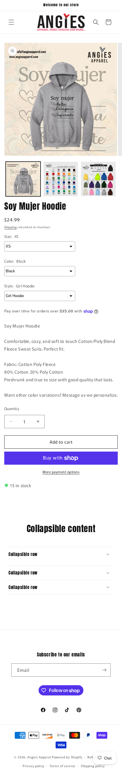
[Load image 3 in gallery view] (98, 179)
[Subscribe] (104, 670)
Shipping (10, 227)
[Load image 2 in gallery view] (60, 179)
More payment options (61, 471)
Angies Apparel (39, 757)
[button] (11, 22)
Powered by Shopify (67, 757)
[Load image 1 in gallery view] (23, 179)
